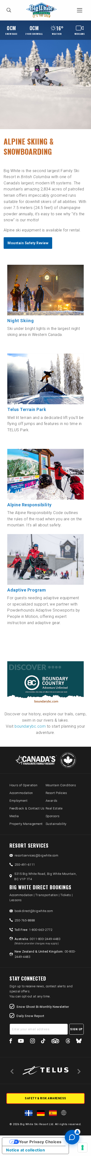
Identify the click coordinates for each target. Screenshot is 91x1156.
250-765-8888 (25, 920)
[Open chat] (72, 1137)
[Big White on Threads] (68, 1041)
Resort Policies (56, 793)
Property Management (26, 824)
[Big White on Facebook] (10, 1041)
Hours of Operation (23, 785)
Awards (52, 800)
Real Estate (54, 808)
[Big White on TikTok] (43, 1041)
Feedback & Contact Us (27, 808)
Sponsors (53, 816)
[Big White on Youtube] (21, 1042)
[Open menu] (79, 10)
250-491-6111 (25, 864)
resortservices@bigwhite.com (36, 855)
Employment (18, 800)
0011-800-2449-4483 (37, 941)
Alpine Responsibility (29, 504)
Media (14, 816)
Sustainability (56, 824)
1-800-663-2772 (33, 930)
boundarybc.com (30, 726)
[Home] (43, 10)
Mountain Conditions (61, 785)
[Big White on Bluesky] (79, 1041)
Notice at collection (25, 1150)
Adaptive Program (26, 589)
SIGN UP (76, 1029)
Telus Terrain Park (26, 409)
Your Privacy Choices (40, 1141)
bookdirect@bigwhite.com (34, 911)
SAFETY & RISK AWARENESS (45, 1098)
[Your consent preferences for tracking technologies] (82, 1147)
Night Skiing (20, 320)
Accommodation (21, 793)
